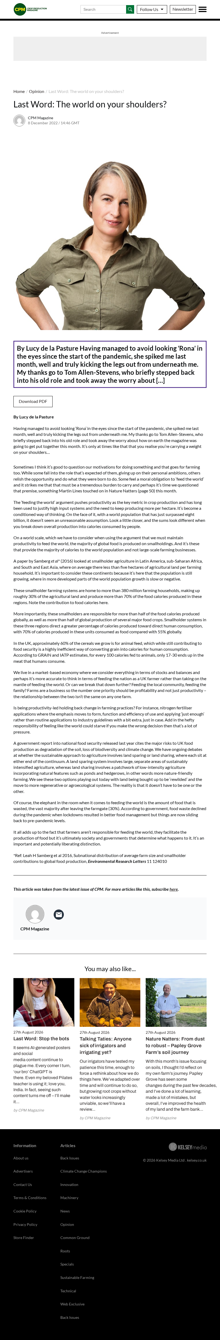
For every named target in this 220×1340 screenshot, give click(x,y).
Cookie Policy (24, 1211)
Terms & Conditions (29, 1197)
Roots (65, 1251)
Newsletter (183, 9)
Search (130, 9)
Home (19, 91)
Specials (67, 1264)
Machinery (69, 1197)
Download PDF (33, 401)
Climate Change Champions (83, 1171)
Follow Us (149, 9)
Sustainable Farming (77, 1277)
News (65, 1211)
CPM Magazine (40, 117)
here (174, 889)
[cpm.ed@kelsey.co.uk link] (59, 914)
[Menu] (203, 9)
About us (20, 1158)
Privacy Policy (25, 1224)
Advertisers (23, 1171)
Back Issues (69, 1158)
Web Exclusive (72, 1304)
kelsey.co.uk (197, 1160)
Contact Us (22, 1184)
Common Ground (75, 1237)
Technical (68, 1291)
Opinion (36, 91)
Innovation (69, 1184)
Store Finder (23, 1237)
